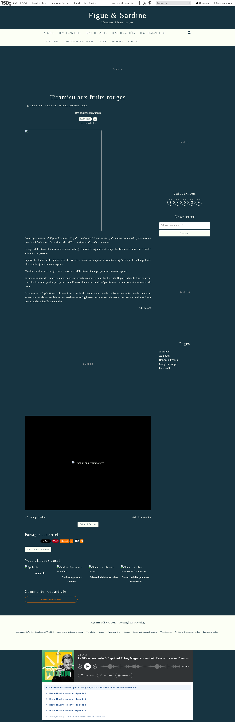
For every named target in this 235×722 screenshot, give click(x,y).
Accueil (49, 33)
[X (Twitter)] (145, 3)
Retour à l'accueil (88, 524)
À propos (164, 351)
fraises (97, 113)
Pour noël (164, 368)
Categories (50, 105)
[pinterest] (150, 3)
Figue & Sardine (117, 15)
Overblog (139, 622)
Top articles (90, 632)
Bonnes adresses (70, 33)
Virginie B (145, 308)
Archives (117, 41)
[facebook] (139, 3)
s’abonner (89, 675)
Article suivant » (141, 517)
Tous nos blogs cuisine (122, 3)
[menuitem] (49, 33)
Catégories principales (78, 41)
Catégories (51, 41)
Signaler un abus (114, 632)
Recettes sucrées (123, 33)
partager (107, 675)
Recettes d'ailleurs (152, 33)
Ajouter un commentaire (51, 599)
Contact (133, 41)
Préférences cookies (210, 632)
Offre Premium (166, 632)
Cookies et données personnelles (187, 632)
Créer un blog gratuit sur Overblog (70, 632)
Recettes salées (96, 33)
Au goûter (164, 355)
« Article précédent (35, 517)
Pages (102, 41)
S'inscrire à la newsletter (38, 549)
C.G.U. (127, 632)
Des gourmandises (84, 113)
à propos (126, 675)
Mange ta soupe (168, 364)
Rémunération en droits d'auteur (145, 632)
